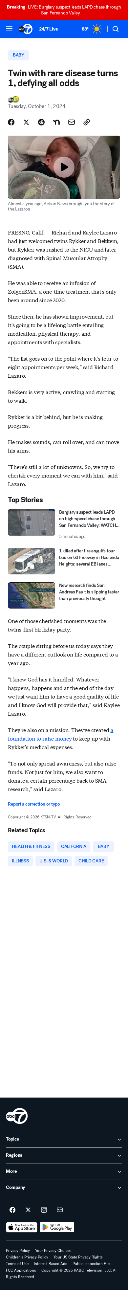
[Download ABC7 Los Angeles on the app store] (21, 1227)
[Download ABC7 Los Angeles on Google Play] (57, 1227)
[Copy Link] (86, 122)
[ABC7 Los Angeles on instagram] (44, 1210)
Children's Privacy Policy (27, 1257)
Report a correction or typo (34, 804)
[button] (9, 28)
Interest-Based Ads (50, 1264)
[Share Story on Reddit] (41, 122)
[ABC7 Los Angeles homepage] (25, 29)
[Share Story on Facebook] (11, 122)
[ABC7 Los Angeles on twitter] (28, 1210)
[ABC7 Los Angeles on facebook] (12, 1210)
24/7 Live (48, 29)
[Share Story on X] (26, 122)
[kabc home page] (17, 1116)
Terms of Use (17, 1264)
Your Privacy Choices (53, 1251)
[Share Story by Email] (71, 122)
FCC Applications (21, 1270)
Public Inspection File (91, 1264)
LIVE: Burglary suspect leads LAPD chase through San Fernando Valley (64, 10)
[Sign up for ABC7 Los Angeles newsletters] (59, 1210)
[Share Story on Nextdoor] (56, 122)
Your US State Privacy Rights (78, 1257)
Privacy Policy (18, 1251)
